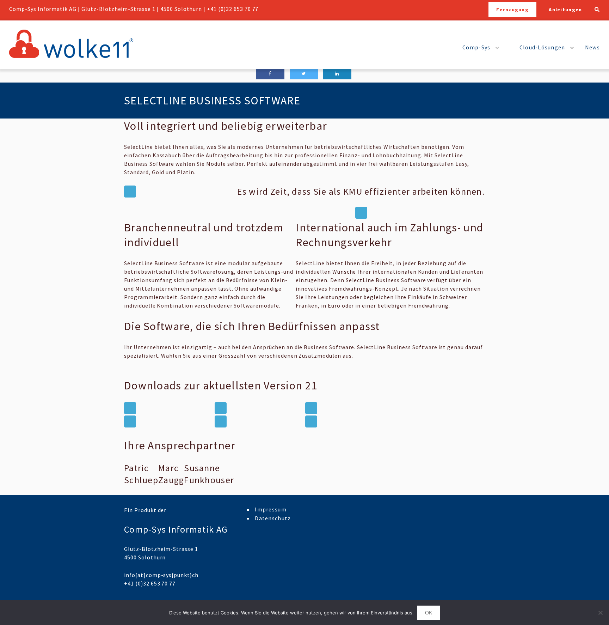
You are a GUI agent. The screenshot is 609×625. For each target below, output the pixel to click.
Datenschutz (273, 518)
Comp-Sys (476, 47)
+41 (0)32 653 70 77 (232, 8)
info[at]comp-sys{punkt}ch (161, 574)
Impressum (271, 509)
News (592, 47)
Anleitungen (565, 9)
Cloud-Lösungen (542, 47)
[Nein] (600, 612)
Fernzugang (512, 9)
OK (428, 612)
